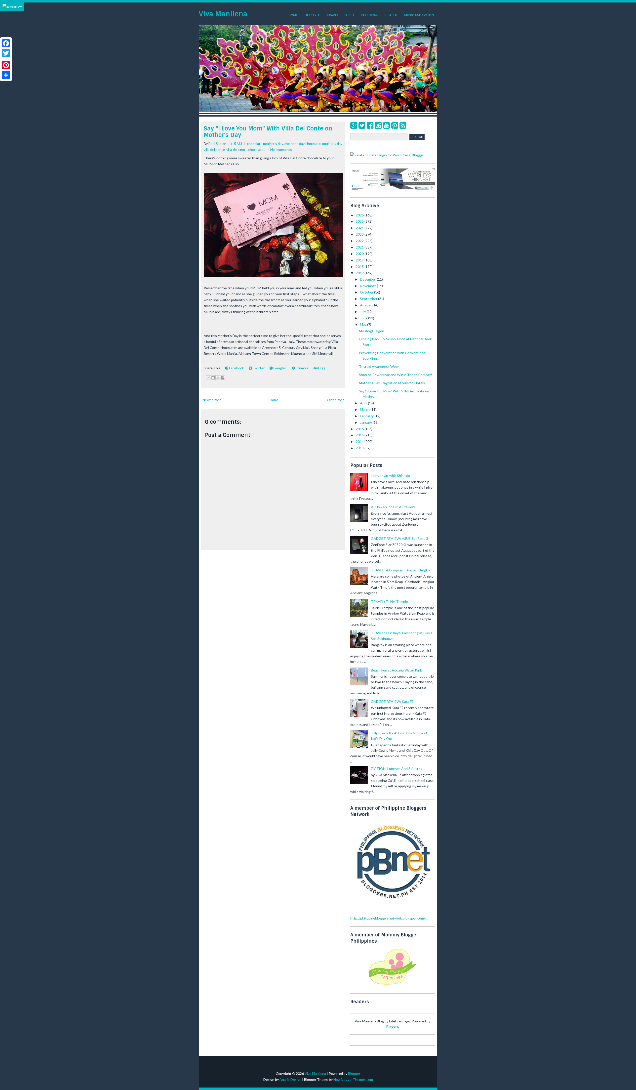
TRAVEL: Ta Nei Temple (389, 601)
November (368, 286)
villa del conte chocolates (245, 149)
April (364, 403)
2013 (360, 448)
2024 (360, 228)
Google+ (280, 368)
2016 (360, 429)
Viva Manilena (223, 14)
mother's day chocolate (302, 143)
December (368, 279)
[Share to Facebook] (222, 377)
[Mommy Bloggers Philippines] (392, 985)
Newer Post (211, 400)
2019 (360, 260)
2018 (360, 266)
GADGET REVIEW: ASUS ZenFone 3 (399, 538)
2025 (360, 221)
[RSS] (402, 125)
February (367, 416)
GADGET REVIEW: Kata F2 (392, 701)
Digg (321, 368)
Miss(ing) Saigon (371, 331)
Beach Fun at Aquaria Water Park (396, 670)
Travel (332, 15)
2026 (360, 215)
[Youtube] (386, 125)
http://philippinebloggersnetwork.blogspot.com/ (387, 918)
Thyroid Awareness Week (379, 366)
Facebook (236, 368)
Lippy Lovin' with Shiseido (390, 475)
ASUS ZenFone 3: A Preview (393, 507)
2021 (360, 247)
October (367, 292)
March (365, 409)
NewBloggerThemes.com (353, 1079)
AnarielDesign (290, 1079)
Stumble (302, 368)
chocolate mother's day (265, 143)
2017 (360, 273)
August (366, 305)
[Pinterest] (394, 125)
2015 (360, 435)
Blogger (392, 1026)
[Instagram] (378, 125)
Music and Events (419, 15)
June (364, 318)
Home (293, 15)
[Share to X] (217, 377)
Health (391, 15)
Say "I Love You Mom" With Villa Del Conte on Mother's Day (268, 132)
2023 (360, 234)
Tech (349, 15)
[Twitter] (361, 125)
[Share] (6, 75)
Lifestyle (312, 15)
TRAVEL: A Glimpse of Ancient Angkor (401, 570)
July (363, 311)
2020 (360, 254)
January (366, 422)
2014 (360, 441)
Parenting (369, 15)
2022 (360, 241)
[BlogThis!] (213, 377)
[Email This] (208, 377)
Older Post (335, 400)
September (369, 298)
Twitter (258, 368)
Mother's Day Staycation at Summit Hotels (392, 383)
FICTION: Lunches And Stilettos (396, 768)
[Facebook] (370, 125)
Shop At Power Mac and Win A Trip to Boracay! (395, 375)
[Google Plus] (353, 125)
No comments (281, 149)
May (363, 324)
